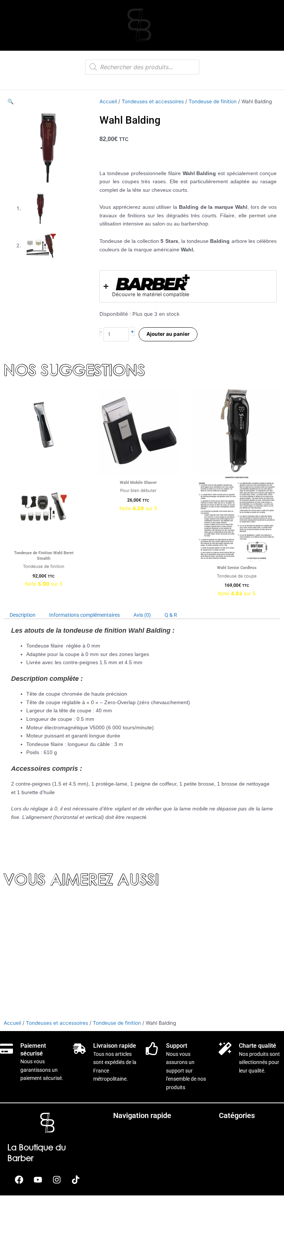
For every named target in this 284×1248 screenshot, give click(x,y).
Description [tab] (23, 615)
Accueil (108, 101)
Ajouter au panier (168, 334)
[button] (10, 101)
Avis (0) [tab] (142, 615)
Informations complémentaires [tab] (84, 615)
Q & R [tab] (171, 615)
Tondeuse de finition (213, 101)
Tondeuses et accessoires (153, 101)
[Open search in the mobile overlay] (142, 67)
